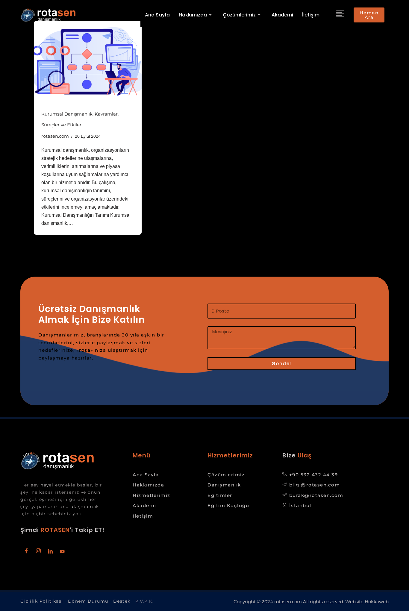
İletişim (310, 14)
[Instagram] (38, 551)
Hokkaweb (377, 601)
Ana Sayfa (157, 14)
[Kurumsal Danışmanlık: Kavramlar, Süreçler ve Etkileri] (88, 61)
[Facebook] (26, 551)
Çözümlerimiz (239, 14)
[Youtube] (62, 551)
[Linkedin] (50, 551)
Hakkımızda (193, 14)
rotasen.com (55, 136)
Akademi (282, 14)
